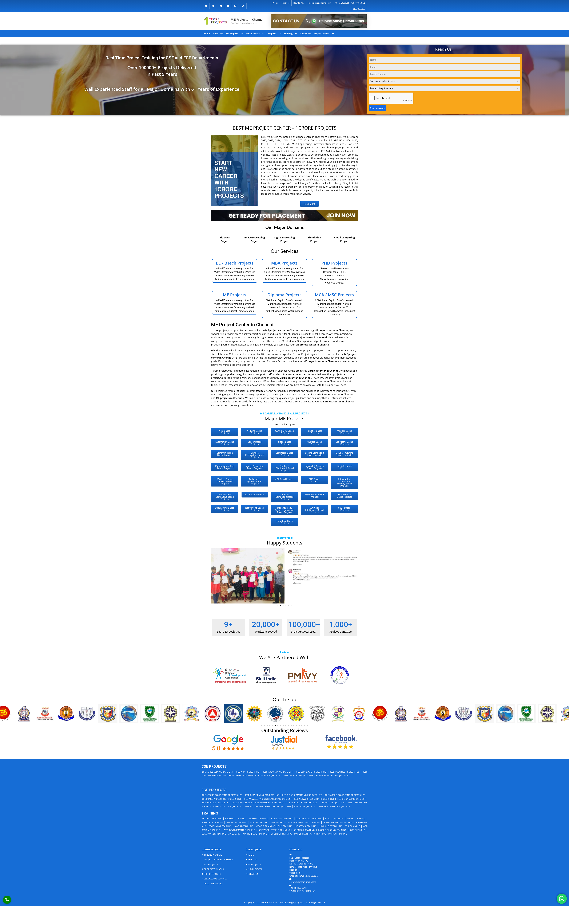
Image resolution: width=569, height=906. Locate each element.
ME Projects (232, 33)
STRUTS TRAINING (334, 818)
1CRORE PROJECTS (212, 854)
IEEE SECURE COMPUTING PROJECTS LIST (222, 795)
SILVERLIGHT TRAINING (330, 826)
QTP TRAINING (357, 830)
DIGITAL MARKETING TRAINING (338, 822)
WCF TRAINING (295, 822)
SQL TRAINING (260, 833)
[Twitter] (213, 5)
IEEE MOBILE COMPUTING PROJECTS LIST (345, 795)
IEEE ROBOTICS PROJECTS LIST (345, 771)
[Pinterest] (243, 5)
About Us (218, 33)
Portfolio (286, 2)
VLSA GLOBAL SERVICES (215, 878)
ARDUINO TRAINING (235, 818)
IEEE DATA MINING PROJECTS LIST (262, 795)
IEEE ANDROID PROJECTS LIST (298, 775)
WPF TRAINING (278, 822)
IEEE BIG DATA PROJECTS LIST (351, 798)
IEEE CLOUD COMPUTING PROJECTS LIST (302, 795)
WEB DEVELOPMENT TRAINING (239, 830)
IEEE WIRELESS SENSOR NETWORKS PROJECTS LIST (227, 802)
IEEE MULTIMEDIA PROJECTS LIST (335, 806)
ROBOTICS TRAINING (305, 826)
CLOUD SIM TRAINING (236, 822)
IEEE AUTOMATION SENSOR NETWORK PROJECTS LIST (255, 775)
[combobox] (444, 81)
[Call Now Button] (7, 900)
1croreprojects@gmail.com (319, 2)
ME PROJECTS (254, 864)
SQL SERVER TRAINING (281, 833)
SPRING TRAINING (356, 818)
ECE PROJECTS (210, 864)
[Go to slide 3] (283, 605)
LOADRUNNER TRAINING (214, 833)
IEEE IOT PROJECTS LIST (305, 806)
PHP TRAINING (285, 826)
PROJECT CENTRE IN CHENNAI (218, 859)
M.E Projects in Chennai (247, 19)
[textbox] (442, 81)
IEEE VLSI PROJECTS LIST (333, 802)
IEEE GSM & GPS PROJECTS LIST (311, 771)
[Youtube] (228, 5)
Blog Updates (359, 9)
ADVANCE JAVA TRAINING (309, 818)
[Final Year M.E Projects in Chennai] (319, 21)
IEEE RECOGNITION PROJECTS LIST (332, 775)
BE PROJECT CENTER (213, 869)
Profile (275, 2)
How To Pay (298, 2)
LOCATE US (252, 873)
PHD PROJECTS (254, 869)
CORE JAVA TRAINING (282, 818)
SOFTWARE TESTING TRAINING (274, 830)
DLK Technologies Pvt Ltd (312, 902)
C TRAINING (320, 833)
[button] (214, 576)
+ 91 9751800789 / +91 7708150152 (350, 2)
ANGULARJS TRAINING (239, 833)
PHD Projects (253, 33)
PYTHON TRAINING (337, 833)
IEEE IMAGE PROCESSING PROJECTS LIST (221, 798)
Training (288, 33)
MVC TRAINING (312, 822)
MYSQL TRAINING (303, 833)
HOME (250, 854)
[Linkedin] (221, 5)
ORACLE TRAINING (265, 826)
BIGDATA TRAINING (258, 818)
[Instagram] (235, 5)
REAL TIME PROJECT (213, 883)
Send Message (377, 108)
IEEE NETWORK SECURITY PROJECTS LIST (314, 798)
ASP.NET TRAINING (259, 822)
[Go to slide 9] (283, 725)
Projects (272, 33)
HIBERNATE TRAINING (212, 822)
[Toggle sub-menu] (242, 33)
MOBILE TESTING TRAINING (332, 830)
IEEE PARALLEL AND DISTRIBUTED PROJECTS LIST (268, 798)
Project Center (321, 33)
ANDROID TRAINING (212, 818)
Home (206, 33)
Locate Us (305, 33)
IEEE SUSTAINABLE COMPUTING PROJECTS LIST (268, 806)
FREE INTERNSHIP (212, 873)
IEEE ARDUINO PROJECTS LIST (278, 771)
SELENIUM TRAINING (304, 830)
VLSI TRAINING (352, 826)
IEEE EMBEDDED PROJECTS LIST (217, 771)
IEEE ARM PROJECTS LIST (248, 771)
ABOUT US (252, 859)
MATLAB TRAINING (243, 826)
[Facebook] (206, 5)
